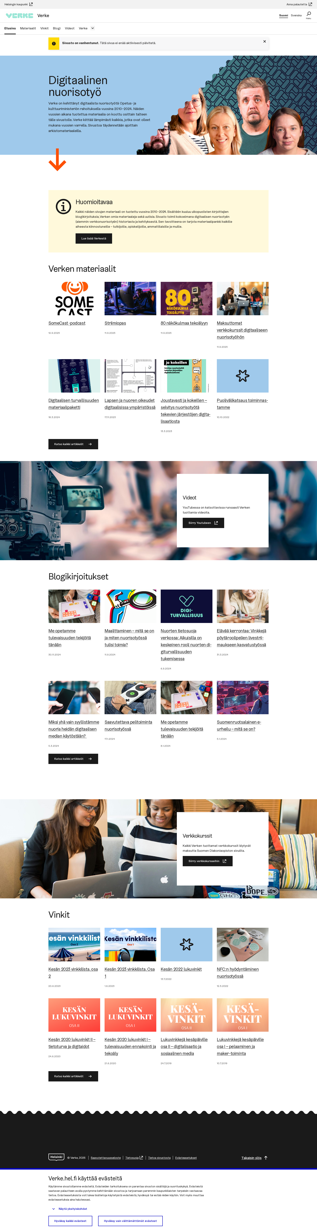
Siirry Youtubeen (200, 523)
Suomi (283, 15)
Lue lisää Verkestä (93, 238)
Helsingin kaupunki (16, 4)
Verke (83, 28)
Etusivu (10, 28)
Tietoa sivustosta (159, 1158)
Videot (69, 28)
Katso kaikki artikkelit (68, 444)
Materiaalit (28, 28)
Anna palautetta (297, 4)
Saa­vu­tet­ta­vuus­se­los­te (106, 1158)
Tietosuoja (132, 1158)
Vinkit (44, 28)
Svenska (296, 15)
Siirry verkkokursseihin (204, 861)
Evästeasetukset (186, 1158)
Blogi (57, 28)
